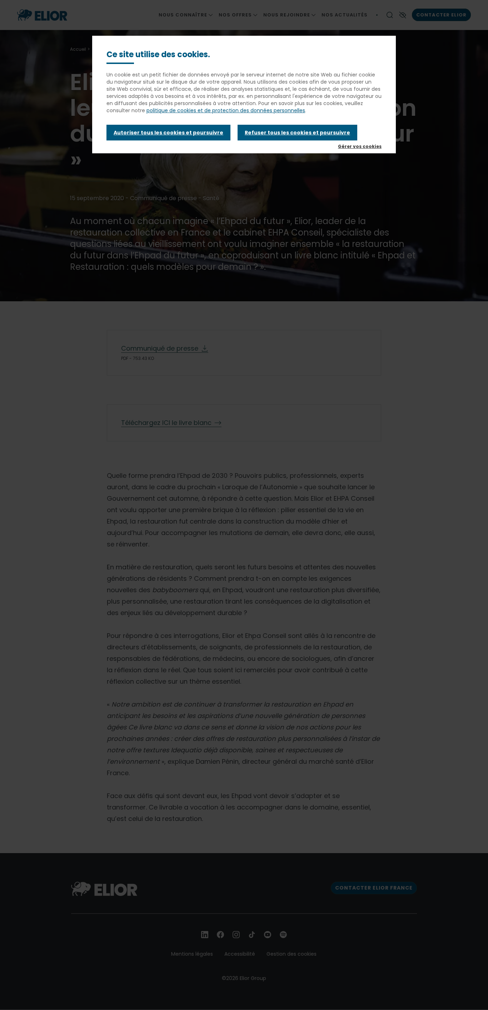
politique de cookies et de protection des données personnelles (225, 110)
